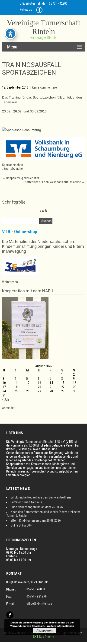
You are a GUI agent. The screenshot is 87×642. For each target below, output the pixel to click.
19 (27, 387)
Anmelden (8, 408)
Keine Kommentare (44, 87)
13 (39, 383)
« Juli (5, 399)
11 (16, 383)
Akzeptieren (44, 630)
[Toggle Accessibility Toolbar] (10, 33)
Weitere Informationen (60, 626)
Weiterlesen (10, 282)
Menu (12, 47)
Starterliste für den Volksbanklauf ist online (54, 182)
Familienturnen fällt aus (26, 502)
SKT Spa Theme (43, 637)
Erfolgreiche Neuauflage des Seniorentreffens (41, 497)
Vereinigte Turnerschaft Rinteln (43, 27)
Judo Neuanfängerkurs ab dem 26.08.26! (37, 507)
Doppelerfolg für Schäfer (20, 178)
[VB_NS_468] (43, 159)
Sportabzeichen (12, 165)
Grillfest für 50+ (21, 525)
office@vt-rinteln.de (32, 3)
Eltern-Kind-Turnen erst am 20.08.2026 (36, 520)
